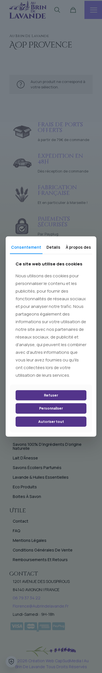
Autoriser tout (51, 421)
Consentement (26, 247)
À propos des (78, 247)
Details (53, 247)
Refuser (51, 395)
